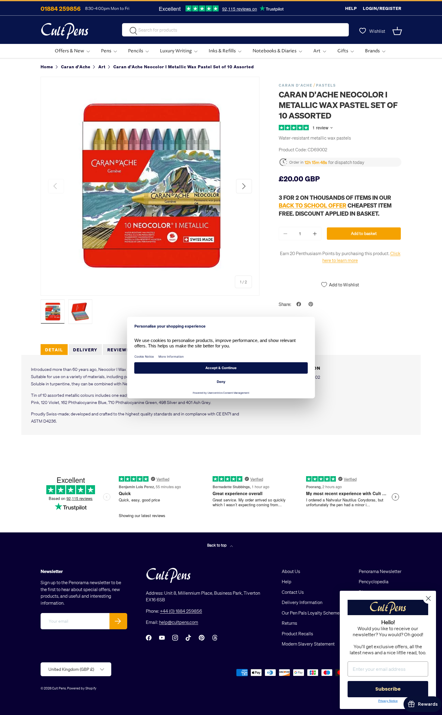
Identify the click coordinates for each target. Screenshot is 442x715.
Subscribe (388, 689)
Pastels (326, 85)
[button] (397, 31)
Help (351, 8)
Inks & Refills (222, 51)
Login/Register (382, 8)
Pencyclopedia (373, 581)
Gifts (342, 51)
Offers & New (69, 51)
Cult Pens (59, 688)
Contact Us (293, 592)
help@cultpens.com (178, 622)
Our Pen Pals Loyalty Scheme (310, 613)
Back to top (217, 544)
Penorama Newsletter (380, 571)
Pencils (135, 51)
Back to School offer (312, 205)
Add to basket (364, 233)
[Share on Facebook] (299, 304)
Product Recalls (297, 633)
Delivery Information (302, 602)
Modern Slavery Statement (308, 644)
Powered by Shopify (82, 688)
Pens (106, 51)
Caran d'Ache (295, 85)
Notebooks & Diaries (274, 51)
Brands (372, 51)
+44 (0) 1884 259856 (181, 611)
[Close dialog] (428, 598)
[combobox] (235, 29)
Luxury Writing (176, 51)
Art (317, 51)
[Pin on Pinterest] (311, 304)
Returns (289, 623)
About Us (291, 571)
